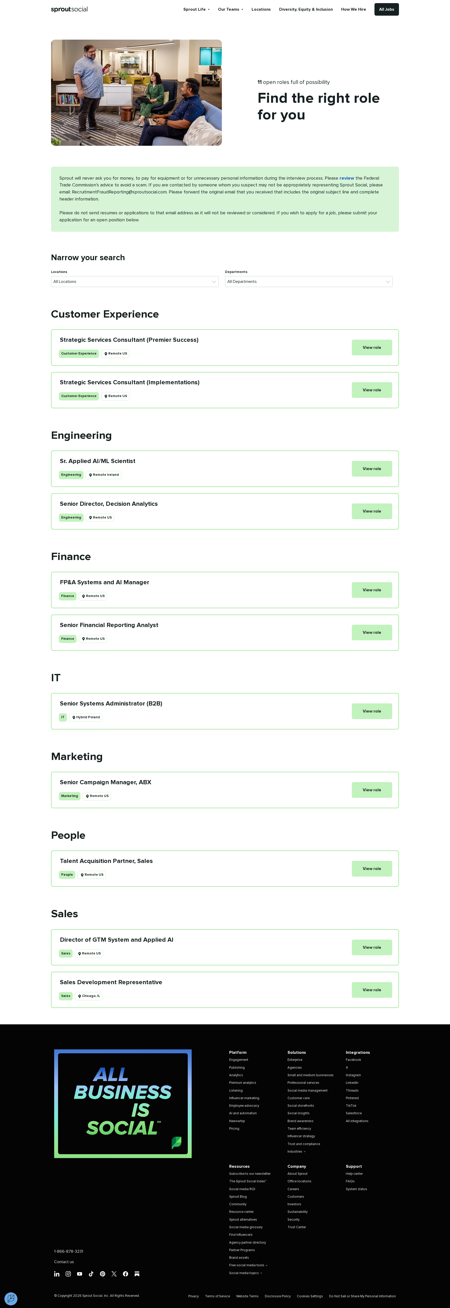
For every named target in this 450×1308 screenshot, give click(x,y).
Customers (296, 1197)
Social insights (299, 1113)
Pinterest (352, 1098)
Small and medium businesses (311, 1075)
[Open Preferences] (10, 1298)
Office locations (299, 1181)
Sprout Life (194, 9)
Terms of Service (217, 1296)
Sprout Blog (238, 1197)
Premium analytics (242, 1083)
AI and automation (243, 1113)
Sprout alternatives (243, 1219)
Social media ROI (242, 1189)
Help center (354, 1174)
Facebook (353, 1060)
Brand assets (239, 1258)
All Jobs (386, 9)
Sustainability (298, 1212)
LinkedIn (352, 1083)
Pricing (234, 1128)
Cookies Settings (310, 1296)
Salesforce (354, 1113)
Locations (261, 9)
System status (356, 1189)
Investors (294, 1204)
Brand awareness (301, 1121)
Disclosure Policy (278, 1296)
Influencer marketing (244, 1098)
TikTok (351, 1106)
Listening (236, 1090)
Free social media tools (246, 1265)
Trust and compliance (304, 1144)
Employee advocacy (244, 1106)
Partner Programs (242, 1250)
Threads (352, 1090)
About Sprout (298, 1174)
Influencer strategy (301, 1136)
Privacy (193, 1296)
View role (372, 347)
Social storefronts (301, 1106)
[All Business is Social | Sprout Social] (123, 1103)
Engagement (238, 1060)
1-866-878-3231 (68, 1251)
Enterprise (295, 1060)
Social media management (308, 1090)
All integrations (357, 1121)
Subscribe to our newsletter (250, 1174)
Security (293, 1219)
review (347, 178)
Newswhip (237, 1121)
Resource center (241, 1212)
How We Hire (353, 9)
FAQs (350, 1181)
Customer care (299, 1098)
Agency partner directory (247, 1242)
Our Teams (228, 9)
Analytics (236, 1075)
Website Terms (247, 1296)
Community (237, 1204)
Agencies (295, 1067)
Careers (293, 1189)
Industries (295, 1151)
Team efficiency (299, 1128)
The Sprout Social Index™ (247, 1181)
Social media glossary (245, 1227)
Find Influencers (241, 1235)
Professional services (303, 1083)
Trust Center (297, 1227)
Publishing (237, 1067)
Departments (236, 272)
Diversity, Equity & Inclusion (306, 9)
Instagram (353, 1075)
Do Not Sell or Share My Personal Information (362, 1296)
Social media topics (244, 1273)
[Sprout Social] (69, 10)
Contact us (64, 1262)
